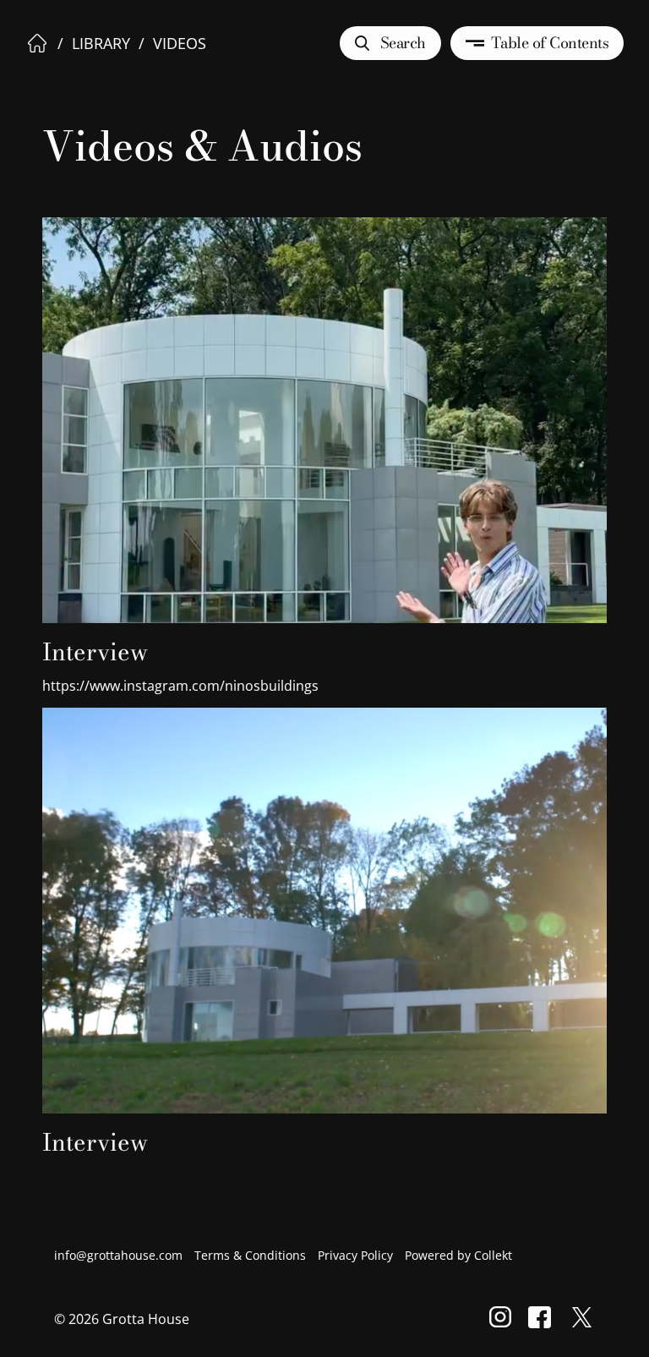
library (101, 43)
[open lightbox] (324, 393)
